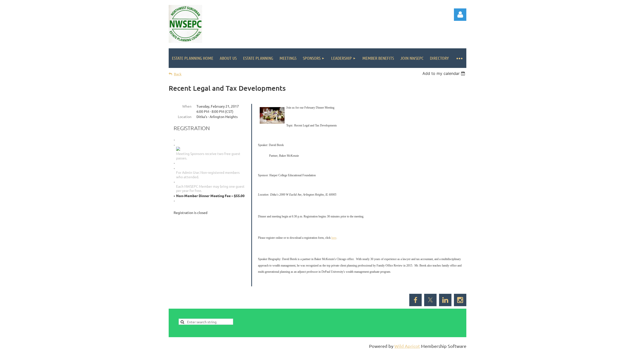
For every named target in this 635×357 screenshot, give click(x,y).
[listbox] (444, 73)
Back (178, 74)
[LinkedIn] (445, 300)
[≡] (459, 58)
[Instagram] (460, 300)
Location (184, 116)
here (333, 237)
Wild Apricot (407, 346)
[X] (430, 300)
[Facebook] (415, 300)
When (186, 106)
